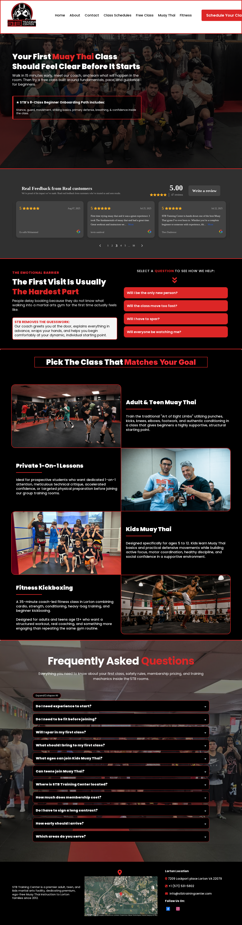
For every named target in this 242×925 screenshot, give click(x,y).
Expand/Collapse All (47, 695)
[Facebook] (168, 909)
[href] (121, 896)
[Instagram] (178, 909)
